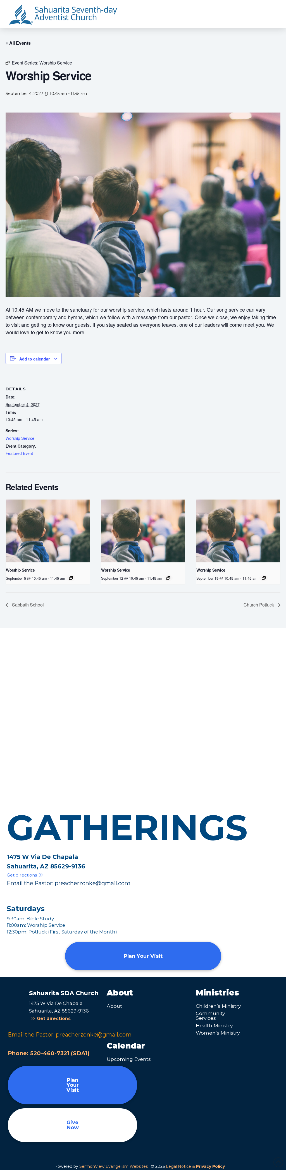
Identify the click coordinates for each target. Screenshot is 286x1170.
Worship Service (20, 438)
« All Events (18, 43)
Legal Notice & (195, 1166)
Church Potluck (259, 604)
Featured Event (19, 453)
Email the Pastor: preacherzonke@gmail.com (68, 883)
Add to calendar (34, 359)
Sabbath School (27, 604)
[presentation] (48, 531)
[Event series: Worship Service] (71, 578)
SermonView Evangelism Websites (113, 1166)
